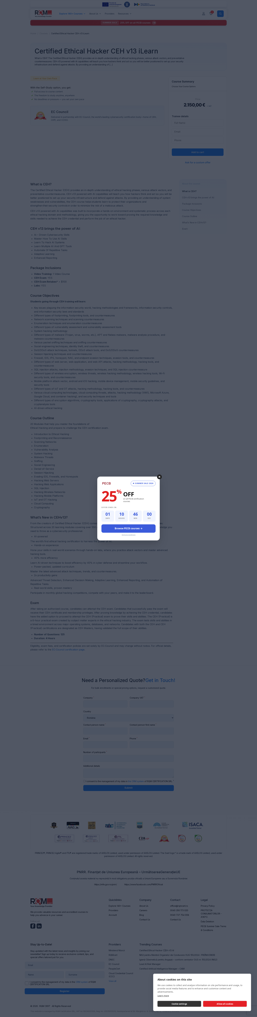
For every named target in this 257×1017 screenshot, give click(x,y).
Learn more (163, 995)
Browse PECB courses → (128, 528)
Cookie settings (179, 1004)
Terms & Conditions (128, 535)
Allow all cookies (225, 1004)
